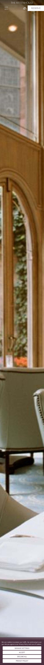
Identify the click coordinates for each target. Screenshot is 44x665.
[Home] (22, 3)
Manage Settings (22, 648)
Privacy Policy (23, 644)
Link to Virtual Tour (25, 8)
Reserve (36, 8)
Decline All (22, 656)
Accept (22, 652)
